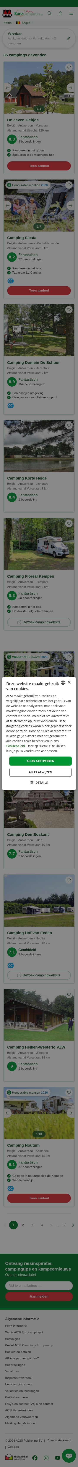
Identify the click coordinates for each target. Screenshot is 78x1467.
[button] (39, 782)
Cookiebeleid (15, 746)
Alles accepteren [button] (40, 761)
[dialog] (39, 733)
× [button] (69, 682)
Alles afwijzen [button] (40, 772)
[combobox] (63, 682)
